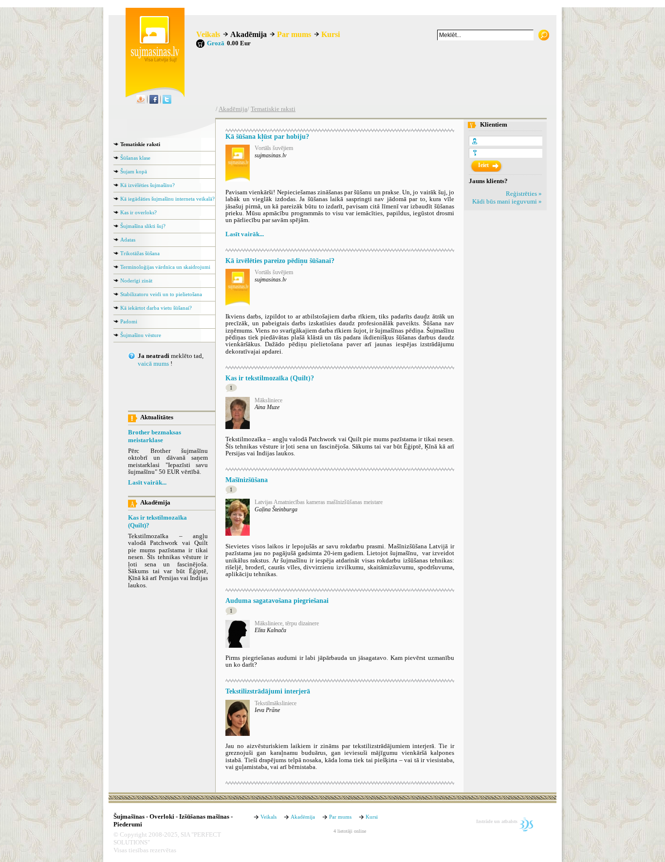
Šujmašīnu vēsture (140, 335)
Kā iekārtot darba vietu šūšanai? (156, 308)
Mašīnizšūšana (246, 480)
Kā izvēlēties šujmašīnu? (147, 185)
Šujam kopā (133, 171)
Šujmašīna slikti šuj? (143, 226)
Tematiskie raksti (273, 109)
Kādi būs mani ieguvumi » (507, 201)
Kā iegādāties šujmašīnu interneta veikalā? (167, 199)
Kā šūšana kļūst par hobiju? (267, 136)
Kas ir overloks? (138, 212)
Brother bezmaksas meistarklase (154, 436)
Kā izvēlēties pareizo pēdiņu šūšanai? (279, 260)
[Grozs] (200, 43)
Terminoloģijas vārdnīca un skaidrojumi (165, 267)
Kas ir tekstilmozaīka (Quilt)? (157, 521)
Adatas (127, 240)
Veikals (208, 34)
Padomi (128, 321)
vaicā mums (153, 363)
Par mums (294, 34)
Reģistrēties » (524, 193)
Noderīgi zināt (136, 280)
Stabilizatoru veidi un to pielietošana (161, 294)
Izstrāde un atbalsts (496, 821)
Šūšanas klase (135, 158)
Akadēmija (248, 34)
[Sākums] (152, 60)
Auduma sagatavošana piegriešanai (277, 600)
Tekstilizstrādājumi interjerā (267, 691)
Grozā (215, 43)
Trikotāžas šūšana (140, 253)
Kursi (330, 34)
